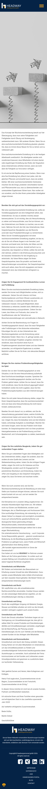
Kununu (42, 761)
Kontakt (31, 783)
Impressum (31, 768)
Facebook (20, 761)
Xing (27, 761)
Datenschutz (31, 771)
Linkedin (34, 761)
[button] (4, 785)
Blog (31, 780)
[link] (23, 553)
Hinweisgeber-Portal (31, 777)
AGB (31, 774)
